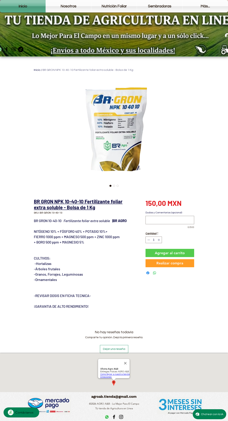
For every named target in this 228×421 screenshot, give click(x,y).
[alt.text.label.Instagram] (13, 49)
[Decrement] (148, 240)
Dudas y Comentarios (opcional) (164, 212)
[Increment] (159, 240)
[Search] (197, 28)
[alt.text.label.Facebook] (6, 49)
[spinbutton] (154, 240)
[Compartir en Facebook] (148, 273)
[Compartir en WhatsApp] (154, 273)
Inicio (37, 70)
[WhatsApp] (107, 417)
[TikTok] (20, 49)
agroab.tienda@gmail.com (114, 396)
